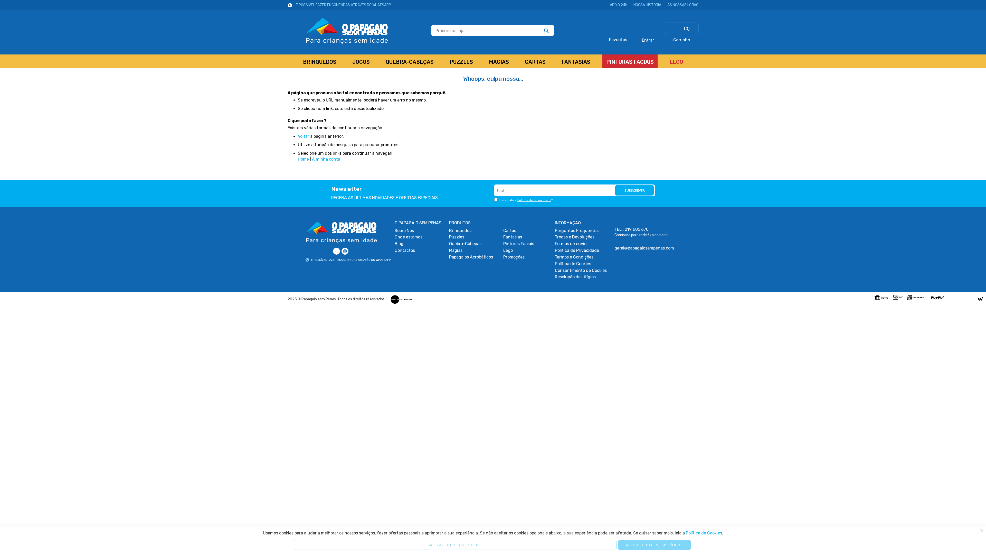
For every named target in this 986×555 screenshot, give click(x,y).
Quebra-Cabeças (465, 243)
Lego (508, 250)
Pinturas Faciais (518, 243)
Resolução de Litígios (575, 276)
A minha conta (326, 159)
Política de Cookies (573, 263)
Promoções (514, 257)
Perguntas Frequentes (577, 230)
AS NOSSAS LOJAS (682, 5)
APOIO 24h (618, 5)
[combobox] (492, 30)
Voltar (303, 136)
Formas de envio (570, 243)
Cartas (509, 230)
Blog (399, 243)
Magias (455, 250)
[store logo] (338, 30)
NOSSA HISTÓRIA (647, 5)
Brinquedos (460, 230)
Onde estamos (408, 237)
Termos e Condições (574, 257)
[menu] (493, 61)
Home (303, 159)
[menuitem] (319, 61)
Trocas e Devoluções (574, 237)
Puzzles (456, 237)
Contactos (405, 250)
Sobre (404, 230)
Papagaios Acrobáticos (471, 257)
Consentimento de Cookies (581, 270)
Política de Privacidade (534, 200)
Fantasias (512, 237)
